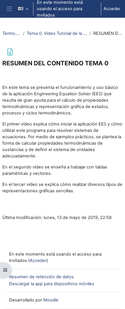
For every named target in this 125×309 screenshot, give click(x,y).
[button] (23, 9)
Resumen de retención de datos (41, 276)
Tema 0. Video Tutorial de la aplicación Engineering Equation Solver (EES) (57, 33)
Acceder (111, 8)
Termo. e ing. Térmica (11, 33)
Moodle (50, 300)
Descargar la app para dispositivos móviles (51, 283)
